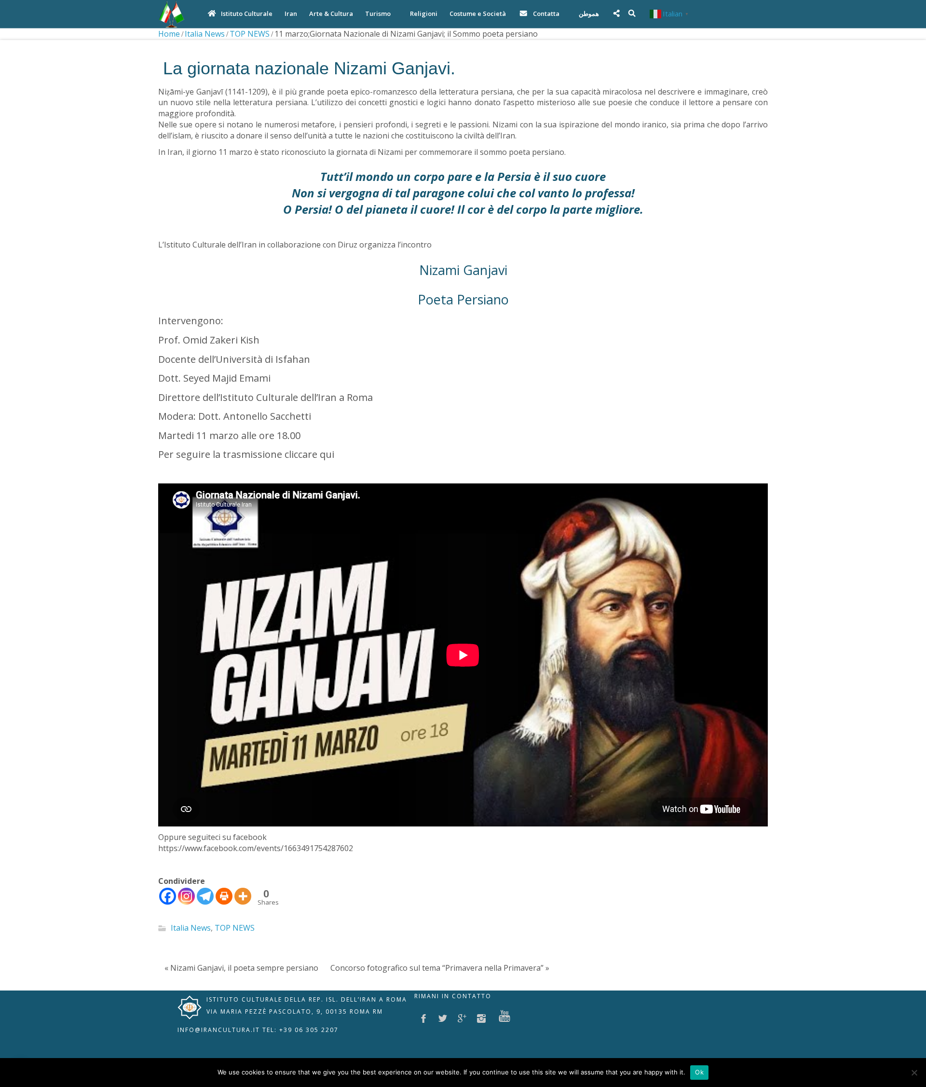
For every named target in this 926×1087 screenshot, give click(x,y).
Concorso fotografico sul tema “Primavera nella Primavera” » (439, 968)
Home (169, 33)
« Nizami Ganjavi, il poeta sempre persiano (241, 968)
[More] (242, 896)
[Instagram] (186, 896)
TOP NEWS (250, 33)
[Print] (224, 896)
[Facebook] (167, 896)
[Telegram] (205, 896)
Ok (699, 1072)
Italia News (205, 33)
